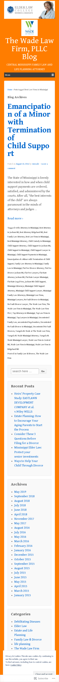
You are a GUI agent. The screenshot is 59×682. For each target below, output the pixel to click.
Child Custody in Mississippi (39, 241)
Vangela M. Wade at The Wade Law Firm (33, 331)
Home (10, 90)
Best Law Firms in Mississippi (37, 237)
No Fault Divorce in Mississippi (36, 300)
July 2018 (20, 505)
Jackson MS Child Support (35, 282)
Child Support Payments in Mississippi (32, 255)
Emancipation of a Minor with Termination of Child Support (29, 130)
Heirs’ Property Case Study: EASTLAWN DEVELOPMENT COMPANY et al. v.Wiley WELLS (27, 402)
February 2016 (23, 546)
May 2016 (20, 537)
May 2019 (20, 492)
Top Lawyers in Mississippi (27, 318)
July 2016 (20, 532)
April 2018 (20, 514)
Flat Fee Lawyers (32, 273)
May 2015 (20, 582)
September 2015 (24, 564)
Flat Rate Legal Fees (16, 282)
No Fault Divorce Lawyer (18, 304)
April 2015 (20, 586)
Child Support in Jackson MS (39, 246)
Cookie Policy (15, 665)
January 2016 (22, 550)
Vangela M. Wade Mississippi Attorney (23, 336)
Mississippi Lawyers (15, 300)
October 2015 (22, 559)
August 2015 (22, 568)
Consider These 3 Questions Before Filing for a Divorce (26, 438)
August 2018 (22, 501)
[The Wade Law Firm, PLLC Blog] (29, 10)
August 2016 (22, 527)
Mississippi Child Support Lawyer (29, 291)
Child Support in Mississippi (18, 250)
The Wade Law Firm (37, 304)
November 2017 (24, 519)
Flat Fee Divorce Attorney (33, 268)
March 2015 (21, 591)
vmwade (35, 164)
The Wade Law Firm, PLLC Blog (29, 49)
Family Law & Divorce (26, 354)
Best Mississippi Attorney (17, 241)
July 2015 (20, 572)
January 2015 (22, 595)
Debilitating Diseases (27, 621)
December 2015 (24, 555)
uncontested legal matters (28, 322)
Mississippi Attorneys (16, 286)
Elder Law (20, 626)
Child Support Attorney (17, 246)
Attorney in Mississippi (29, 228)
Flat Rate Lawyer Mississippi (37, 277)
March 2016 (21, 541)
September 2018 (24, 496)
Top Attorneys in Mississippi (24, 313)
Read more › (15, 218)
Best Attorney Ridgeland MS (31, 232)
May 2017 (20, 523)
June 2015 (20, 577)
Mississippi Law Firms (34, 295)
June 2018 (20, 510)
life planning (22, 644)
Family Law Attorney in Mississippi (29, 264)
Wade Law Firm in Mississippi (22, 345)
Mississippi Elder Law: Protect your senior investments (28, 452)
